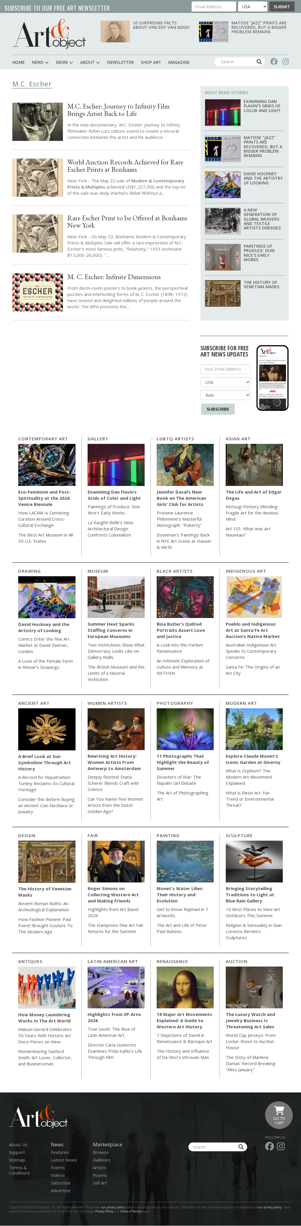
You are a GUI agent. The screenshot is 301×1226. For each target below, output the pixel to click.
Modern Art (241, 703)
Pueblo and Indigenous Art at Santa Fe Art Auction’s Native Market (253, 630)
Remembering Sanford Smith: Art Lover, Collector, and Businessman (45, 1057)
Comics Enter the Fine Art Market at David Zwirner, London (44, 645)
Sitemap (17, 1160)
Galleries (102, 1160)
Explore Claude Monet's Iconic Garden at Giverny (253, 759)
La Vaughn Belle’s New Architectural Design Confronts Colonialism (110, 528)
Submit (282, 6)
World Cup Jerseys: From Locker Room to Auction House (251, 1041)
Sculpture (239, 835)
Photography (175, 703)
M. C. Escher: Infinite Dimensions (114, 276)
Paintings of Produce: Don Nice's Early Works (259, 252)
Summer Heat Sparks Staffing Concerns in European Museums (111, 630)
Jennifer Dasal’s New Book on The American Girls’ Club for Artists (181, 498)
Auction (237, 961)
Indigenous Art (246, 571)
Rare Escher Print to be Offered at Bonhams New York (127, 221)
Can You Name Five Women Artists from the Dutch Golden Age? (115, 805)
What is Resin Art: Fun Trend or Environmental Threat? (250, 799)
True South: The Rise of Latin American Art (111, 1032)
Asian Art (238, 439)
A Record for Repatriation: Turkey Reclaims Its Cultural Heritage (46, 783)
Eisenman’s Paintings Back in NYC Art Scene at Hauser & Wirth (184, 541)
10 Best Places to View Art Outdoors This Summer (253, 912)
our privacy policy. (270, 1207)
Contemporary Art (43, 439)
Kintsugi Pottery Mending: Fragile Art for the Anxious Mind (252, 513)
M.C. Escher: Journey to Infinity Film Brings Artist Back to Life (118, 109)
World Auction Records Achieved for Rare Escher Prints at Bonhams (125, 165)
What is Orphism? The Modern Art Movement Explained (249, 777)
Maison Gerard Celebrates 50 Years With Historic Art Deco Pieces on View (45, 1035)
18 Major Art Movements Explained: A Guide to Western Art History (184, 1020)
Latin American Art (113, 961)
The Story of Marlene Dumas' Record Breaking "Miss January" (250, 1063)
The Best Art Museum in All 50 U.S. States (45, 538)
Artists (99, 1167)
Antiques (30, 961)
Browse (101, 1152)
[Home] (49, 34)
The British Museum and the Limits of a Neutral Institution (116, 673)
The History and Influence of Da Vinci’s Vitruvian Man (183, 1054)
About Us (18, 1144)
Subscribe (218, 409)
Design (27, 835)
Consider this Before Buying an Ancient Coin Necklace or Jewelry (46, 805)
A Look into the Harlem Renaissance (180, 648)
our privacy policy (113, 1207)
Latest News (64, 1160)
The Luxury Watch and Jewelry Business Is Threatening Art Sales (250, 1020)
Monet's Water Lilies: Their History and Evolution (180, 894)
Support (17, 1152)
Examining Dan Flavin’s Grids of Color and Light (262, 106)
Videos (58, 1175)
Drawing (29, 571)
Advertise (61, 1190)
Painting (168, 835)
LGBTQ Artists (175, 439)
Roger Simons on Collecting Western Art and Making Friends (113, 894)
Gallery (98, 439)
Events (58, 1167)
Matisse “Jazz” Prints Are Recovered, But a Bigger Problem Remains (259, 27)
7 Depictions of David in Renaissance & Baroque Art (184, 1038)
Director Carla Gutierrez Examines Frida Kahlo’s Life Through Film (115, 1051)
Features (60, 1152)
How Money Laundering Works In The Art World (44, 1018)
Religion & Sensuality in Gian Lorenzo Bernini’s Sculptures (254, 931)
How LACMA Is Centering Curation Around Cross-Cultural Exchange (43, 519)
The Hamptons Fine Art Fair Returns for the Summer (115, 928)
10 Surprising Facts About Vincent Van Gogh (161, 25)
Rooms (100, 1175)
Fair (93, 835)
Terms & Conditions (19, 1170)
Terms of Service (131, 1211)
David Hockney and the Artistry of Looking (263, 178)
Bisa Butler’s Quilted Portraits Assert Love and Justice (181, 630)
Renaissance (172, 961)
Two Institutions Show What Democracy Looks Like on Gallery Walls (116, 651)
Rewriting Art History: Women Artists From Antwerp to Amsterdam (114, 762)
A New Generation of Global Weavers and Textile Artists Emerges (262, 219)
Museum (98, 571)
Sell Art (100, 1183)
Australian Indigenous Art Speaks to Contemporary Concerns (251, 651)
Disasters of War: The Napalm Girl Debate (179, 780)
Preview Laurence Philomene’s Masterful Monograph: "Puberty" (179, 519)
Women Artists (107, 703)
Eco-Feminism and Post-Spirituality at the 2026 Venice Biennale (44, 498)
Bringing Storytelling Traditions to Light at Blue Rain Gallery (250, 894)
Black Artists (175, 571)
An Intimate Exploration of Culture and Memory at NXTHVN (183, 667)
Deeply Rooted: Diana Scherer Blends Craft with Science (113, 783)
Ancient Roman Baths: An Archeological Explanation (43, 906)
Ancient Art (34, 703)
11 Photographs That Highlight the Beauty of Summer (183, 762)
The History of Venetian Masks (261, 284)
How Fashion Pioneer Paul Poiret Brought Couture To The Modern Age (45, 925)
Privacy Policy (104, 1211)
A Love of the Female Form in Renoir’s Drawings (45, 664)
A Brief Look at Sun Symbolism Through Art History (44, 762)
